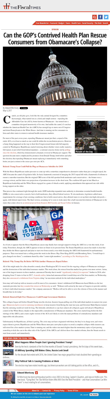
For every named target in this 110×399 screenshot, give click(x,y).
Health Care (76, 23)
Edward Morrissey (12, 107)
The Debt (98, 23)
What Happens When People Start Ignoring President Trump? (43, 342)
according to (75, 256)
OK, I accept (84, 394)
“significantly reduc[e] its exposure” (75, 272)
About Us (35, 390)
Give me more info (45, 397)
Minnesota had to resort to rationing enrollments (25, 305)
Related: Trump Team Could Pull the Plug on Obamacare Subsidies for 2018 (33, 166)
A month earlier (39, 275)
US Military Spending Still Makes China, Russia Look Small (41, 350)
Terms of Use (73, 390)
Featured (53, 23)
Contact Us (46, 390)
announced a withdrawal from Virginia (24, 278)
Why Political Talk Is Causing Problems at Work (37, 361)
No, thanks (94, 394)
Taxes (68, 23)
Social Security (87, 23)
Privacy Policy (59, 390)
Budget (61, 23)
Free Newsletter (42, 23)
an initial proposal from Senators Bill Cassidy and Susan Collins (47, 202)
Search (105, 23)
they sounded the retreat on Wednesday (35, 286)
